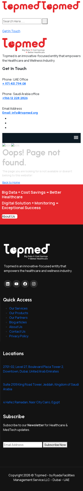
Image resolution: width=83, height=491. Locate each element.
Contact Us (17, 331)
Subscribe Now (55, 445)
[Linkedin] (8, 284)
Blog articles (18, 322)
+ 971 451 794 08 (14, 83)
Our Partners (18, 317)
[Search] (44, 21)
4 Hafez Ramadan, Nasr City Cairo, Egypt (31, 402)
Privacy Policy (18, 336)
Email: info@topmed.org (20, 112)
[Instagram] (34, 284)
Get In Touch (11, 31)
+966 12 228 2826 (15, 98)
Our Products (18, 313)
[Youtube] (16, 284)
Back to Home (11, 182)
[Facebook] (25, 284)
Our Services (18, 308)
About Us (8, 216)
